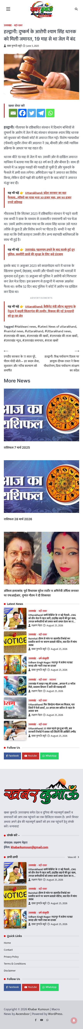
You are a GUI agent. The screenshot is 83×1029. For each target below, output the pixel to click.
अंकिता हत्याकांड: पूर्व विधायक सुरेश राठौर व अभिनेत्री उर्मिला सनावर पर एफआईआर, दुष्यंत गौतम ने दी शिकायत (41, 593)
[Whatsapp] (50, 113)
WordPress (55, 1014)
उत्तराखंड (8, 25)
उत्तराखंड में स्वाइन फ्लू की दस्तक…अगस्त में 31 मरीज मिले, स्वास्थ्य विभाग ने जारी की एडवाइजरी (51, 685)
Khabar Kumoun (38, 1009)
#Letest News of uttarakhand (57, 326)
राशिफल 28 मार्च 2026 (18, 519)
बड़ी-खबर (43, 611)
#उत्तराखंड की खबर (14, 336)
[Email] (13, 113)
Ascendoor (23, 1014)
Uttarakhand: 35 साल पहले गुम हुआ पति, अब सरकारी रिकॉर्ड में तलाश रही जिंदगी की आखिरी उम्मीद (52, 730)
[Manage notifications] (74, 1020)
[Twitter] (31, 113)
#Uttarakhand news (58, 331)
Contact (8, 950)
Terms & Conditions (15, 963)
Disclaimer (10, 970)
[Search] (76, 9)
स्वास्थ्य (52, 679)
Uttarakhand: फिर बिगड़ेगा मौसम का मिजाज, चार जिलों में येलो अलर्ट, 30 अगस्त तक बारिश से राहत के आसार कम (51, 708)
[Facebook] (22, 113)
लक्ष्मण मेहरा (36, 626)
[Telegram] (41, 113)
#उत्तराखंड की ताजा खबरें (63, 336)
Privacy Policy (11, 957)
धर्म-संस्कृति (44, 658)
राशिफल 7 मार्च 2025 (17, 447)
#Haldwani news (25, 326)
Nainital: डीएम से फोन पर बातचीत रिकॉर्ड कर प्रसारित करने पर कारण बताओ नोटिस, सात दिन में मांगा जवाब (52, 642)
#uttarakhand (34, 331)
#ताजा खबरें (51, 340)
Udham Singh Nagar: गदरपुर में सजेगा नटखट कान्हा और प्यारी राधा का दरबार (50, 664)
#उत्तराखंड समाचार (32, 340)
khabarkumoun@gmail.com (29, 847)
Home (7, 943)
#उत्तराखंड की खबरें (37, 336)
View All (72, 857)
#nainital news (13, 331)
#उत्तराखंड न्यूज (12, 340)
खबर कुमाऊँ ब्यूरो (14, 46)
